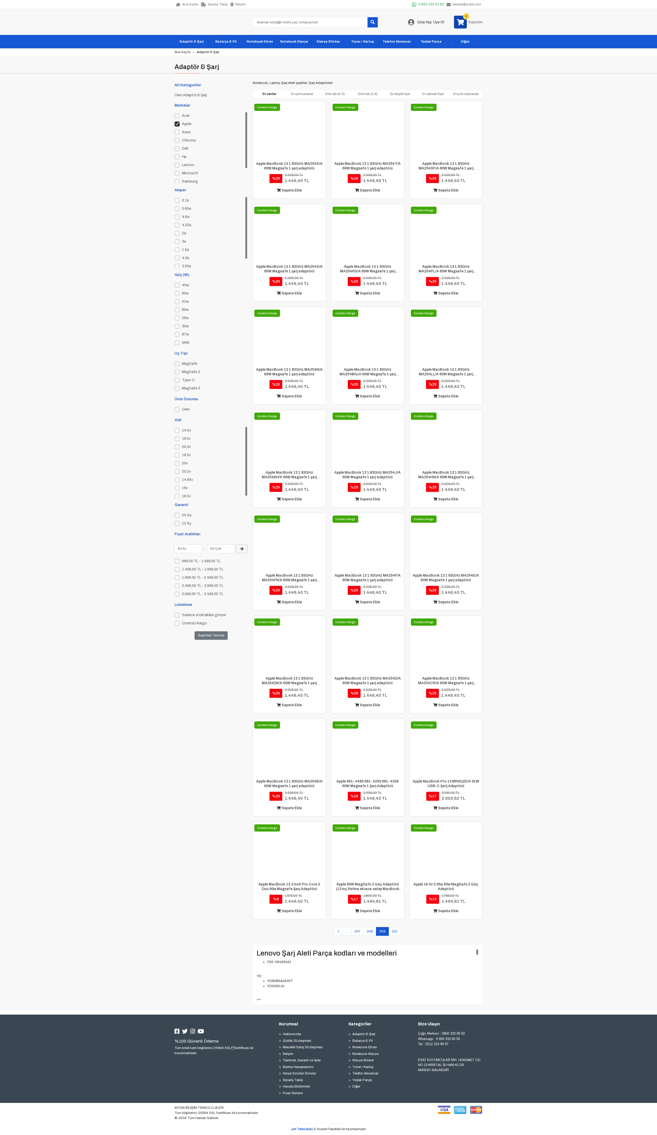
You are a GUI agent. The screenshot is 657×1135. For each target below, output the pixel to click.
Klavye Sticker (363, 1060)
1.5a (185, 250)
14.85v (187, 480)
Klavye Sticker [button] (328, 41)
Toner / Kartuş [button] (362, 41)
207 (357, 931)
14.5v (186, 430)
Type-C (188, 380)
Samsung (190, 181)
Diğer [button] (465, 41)
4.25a (186, 225)
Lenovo (188, 165)
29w (185, 318)
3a (184, 241)
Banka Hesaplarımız (298, 1067)
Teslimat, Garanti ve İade (302, 1060)
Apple (186, 124)
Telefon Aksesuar (365, 1073)
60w (185, 293)
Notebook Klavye (365, 1054)
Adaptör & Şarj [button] (191, 41)
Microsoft (190, 173)
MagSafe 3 (191, 388)
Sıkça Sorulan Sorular (299, 1073)
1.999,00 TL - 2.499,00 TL (202, 577)
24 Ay (186, 515)
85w (185, 310)
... (347, 931)
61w (185, 301)
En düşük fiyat (400, 94)
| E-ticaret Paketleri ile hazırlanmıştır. (328, 1129)
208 (370, 931)
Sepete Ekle (291, 190)
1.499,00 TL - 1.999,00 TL (202, 569)
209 (382, 931)
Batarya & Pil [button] (225, 41)
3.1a (185, 200)
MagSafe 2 (191, 372)
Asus (186, 132)
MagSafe (189, 364)
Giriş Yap (424, 22)
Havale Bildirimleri (296, 1086)
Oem (186, 409)
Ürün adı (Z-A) (368, 94)
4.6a (185, 217)
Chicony (189, 140)
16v (185, 488)
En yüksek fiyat (433, 94)
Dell (185, 148)
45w (185, 285)
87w (185, 334)
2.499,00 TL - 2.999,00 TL (202, 586)
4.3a (185, 258)
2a (184, 233)
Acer (186, 116)
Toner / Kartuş (362, 1067)
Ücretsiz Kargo (194, 623)
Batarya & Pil (362, 1041)
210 (395, 931)
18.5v (186, 455)
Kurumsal (288, 1024)
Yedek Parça (362, 1080)
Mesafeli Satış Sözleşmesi (303, 1047)
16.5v (186, 439)
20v (185, 463)
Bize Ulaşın (429, 1024)
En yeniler (269, 94)
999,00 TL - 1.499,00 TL (201, 561)
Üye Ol (438, 22)
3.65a (186, 209)
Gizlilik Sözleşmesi (297, 1041)
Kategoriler (360, 1024)
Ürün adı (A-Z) (335, 94)
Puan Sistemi (293, 1093)
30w (185, 326)
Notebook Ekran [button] (260, 41)
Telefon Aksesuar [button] (397, 41)
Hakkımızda (292, 1034)
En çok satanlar (302, 94)
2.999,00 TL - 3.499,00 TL (202, 594)
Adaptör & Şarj (363, 1034)
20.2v (186, 471)
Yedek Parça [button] (431, 41)
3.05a (186, 266)
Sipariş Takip (293, 1080)
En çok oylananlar (466, 94)
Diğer (356, 1086)
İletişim (288, 1054)
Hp (184, 157)
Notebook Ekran (364, 1047)
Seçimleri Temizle (211, 635)
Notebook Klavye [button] (294, 41)
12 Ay (186, 523)
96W (185, 343)
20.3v (186, 447)
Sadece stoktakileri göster (204, 615)
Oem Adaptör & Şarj (191, 95)
